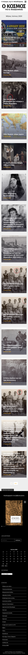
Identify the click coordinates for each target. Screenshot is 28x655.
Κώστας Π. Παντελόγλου (7, 604)
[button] (25, 502)
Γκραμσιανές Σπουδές (7, 613)
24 (10, 561)
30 (6, 563)
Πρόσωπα (4, 619)
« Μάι (2, 565)
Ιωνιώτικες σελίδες (6, 601)
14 (24, 556)
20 (21, 558)
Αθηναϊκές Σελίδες (6, 595)
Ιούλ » (6, 565)
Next (16, 483)
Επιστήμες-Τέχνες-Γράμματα (8, 636)
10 (10, 556)
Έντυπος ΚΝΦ (5, 645)
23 (6, 561)
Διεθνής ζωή (5, 642)
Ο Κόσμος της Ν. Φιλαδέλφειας (12, 1)
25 (14, 561)
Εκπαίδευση (5, 633)
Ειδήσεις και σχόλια (6, 586)
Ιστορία (4, 621)
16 (6, 558)
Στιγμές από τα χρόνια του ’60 (8, 624)
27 (21, 561)
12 (17, 556)
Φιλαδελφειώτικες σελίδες (8, 598)
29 (3, 563)
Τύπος (3, 630)
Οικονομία (4, 616)
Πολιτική (4, 610)
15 (3, 558)
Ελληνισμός (5, 639)
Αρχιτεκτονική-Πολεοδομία (8, 607)
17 (10, 558)
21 (24, 558)
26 (17, 561)
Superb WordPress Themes (19, 653)
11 (14, 556)
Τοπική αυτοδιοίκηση (7, 589)
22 (3, 561)
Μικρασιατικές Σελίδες (7, 592)
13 (21, 556)
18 (14, 558)
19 (17, 558)
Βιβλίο (3, 627)
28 (24, 561)
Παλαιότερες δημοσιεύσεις (8, 489)
